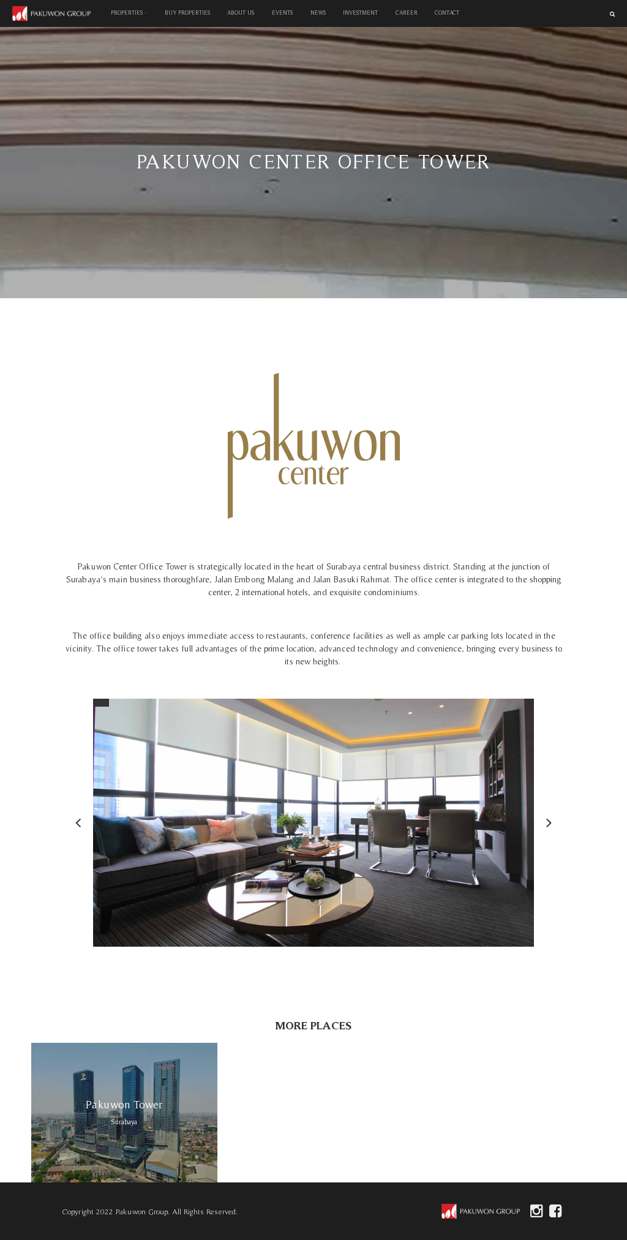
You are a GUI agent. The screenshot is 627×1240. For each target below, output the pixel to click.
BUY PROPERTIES (187, 13)
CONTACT (447, 13)
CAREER (407, 13)
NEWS (317, 13)
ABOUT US (240, 13)
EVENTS (282, 13)
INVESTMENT (360, 13)
